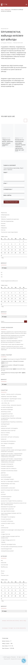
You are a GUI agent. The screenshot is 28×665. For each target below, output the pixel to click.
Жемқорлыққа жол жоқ (8, 483)
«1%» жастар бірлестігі (8, 401)
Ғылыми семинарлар (7, 466)
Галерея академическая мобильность (9, 280)
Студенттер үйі (5, 534)
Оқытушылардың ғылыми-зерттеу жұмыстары (11, 514)
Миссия (2, 571)
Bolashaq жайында (7, 409)
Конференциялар (6, 496)
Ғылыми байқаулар (6, 447)
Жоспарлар (4, 485)
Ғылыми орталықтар (7, 464)
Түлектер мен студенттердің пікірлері (9, 232)
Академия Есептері (7, 413)
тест (2, 359)
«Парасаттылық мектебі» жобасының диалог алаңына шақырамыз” (7, 142)
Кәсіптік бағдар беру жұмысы (10, 490)
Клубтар (3, 494)
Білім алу (3, 439)
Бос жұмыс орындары (7, 443)
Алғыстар (3, 230)
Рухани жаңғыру (6, 519)
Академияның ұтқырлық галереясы (11, 422)
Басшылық (3, 217)
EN (1, 276)
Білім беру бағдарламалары (7, 221)
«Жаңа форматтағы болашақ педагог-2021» (11, 372)
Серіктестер (4, 527)
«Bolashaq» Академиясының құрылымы (10, 219)
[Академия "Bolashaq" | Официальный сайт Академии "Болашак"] (4, 4)
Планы (2, 573)
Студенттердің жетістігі (8, 540)
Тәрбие (3, 542)
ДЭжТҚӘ (3, 472)
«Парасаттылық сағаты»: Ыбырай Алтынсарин (12, 361)
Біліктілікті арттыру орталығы (10, 437)
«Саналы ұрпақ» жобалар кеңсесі (11, 405)
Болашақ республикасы (8, 441)
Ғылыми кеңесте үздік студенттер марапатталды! (12, 344)
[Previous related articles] (22, 120)
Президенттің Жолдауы (8, 517)
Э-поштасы (8, 189)
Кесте (2, 492)
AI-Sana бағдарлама (7, 407)
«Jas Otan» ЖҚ (5, 403)
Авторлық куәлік (6, 411)
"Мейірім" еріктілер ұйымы (9, 396)
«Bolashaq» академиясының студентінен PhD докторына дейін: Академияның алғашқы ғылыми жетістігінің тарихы (13, 332)
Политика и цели (4, 575)
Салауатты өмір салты (8, 523)
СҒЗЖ (2, 525)
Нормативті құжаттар (7, 509)
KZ (1, 272)
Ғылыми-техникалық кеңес (9, 470)
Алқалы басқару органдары (9, 428)
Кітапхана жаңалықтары (7, 369)
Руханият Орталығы (7, 521)
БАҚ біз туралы (5, 432)
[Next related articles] (25, 120)
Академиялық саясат (7, 416)
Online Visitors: (6, 641)
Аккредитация (5, 424)
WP (9, 658)
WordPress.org (4, 567)
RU (1, 274)
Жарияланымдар (6, 477)
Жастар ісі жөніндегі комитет (10, 481)
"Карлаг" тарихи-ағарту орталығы (11, 394)
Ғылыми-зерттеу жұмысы (8, 468)
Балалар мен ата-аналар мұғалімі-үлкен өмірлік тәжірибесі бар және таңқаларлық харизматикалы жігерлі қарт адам (20, 145)
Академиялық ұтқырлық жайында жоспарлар (11, 418)
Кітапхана (3, 223)
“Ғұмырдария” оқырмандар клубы (11, 398)
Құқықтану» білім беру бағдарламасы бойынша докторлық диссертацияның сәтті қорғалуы (11, 341)
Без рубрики (4, 434)
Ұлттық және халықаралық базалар (11, 546)
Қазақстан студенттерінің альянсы (11, 501)
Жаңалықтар (7, 9)
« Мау (2, 257)
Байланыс (3, 225)
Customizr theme (21, 658)
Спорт (3, 532)
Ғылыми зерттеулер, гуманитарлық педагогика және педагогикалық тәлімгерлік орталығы (11, 455)
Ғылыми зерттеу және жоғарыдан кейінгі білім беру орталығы (13, 450)
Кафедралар (4, 227)
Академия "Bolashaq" (7, 42)
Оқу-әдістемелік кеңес (8, 511)
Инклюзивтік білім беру (8, 488)
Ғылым (3, 445)
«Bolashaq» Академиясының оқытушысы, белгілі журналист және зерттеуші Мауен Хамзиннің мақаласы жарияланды (13, 348)
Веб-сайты (7, 195)
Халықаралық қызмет (7, 551)
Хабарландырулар (5, 214)
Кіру (2, 560)
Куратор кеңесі (5, 498)
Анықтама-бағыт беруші (8, 430)
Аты (5, 183)
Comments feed (4, 564)
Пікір (6, 172)
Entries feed (3, 562)
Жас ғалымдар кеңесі (7, 479)
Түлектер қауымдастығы (8, 544)
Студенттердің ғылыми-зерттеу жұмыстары (10, 537)
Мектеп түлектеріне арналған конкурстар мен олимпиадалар (13, 503)
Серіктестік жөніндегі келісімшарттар (12, 530)
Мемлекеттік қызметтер (8, 506)
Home (2, 9)
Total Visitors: (6, 648)
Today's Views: (6, 643)
